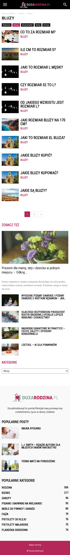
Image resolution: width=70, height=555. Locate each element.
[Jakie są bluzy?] (10, 195)
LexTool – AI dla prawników (39, 344)
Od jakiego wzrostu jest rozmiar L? (42, 104)
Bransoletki (27, 25)
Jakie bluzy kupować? (39, 173)
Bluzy (16, 25)
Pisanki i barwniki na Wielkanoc (22, 503)
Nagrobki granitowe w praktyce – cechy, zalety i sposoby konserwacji (43, 331)
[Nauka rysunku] (10, 433)
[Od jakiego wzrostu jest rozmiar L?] (10, 107)
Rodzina (7, 487)
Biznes (6, 492)
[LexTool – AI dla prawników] (10, 349)
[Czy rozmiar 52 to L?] (10, 89)
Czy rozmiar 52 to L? (38, 85)
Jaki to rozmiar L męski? (41, 67)
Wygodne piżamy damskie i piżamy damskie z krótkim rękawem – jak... (43, 297)
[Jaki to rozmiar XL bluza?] (10, 142)
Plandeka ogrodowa (15, 530)
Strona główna (8, 13)
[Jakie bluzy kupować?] (10, 177)
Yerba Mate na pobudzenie (38, 461)
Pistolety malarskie (15, 524)
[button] (65, 4)
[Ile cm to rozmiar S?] (10, 54)
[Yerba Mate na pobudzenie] (10, 466)
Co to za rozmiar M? (38, 32)
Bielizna (6, 25)
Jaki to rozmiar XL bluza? (42, 138)
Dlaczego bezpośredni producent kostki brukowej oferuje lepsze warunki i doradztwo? (43, 314)
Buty (38, 25)
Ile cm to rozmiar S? (38, 50)
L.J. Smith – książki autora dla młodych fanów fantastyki (40, 446)
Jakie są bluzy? (33, 190)
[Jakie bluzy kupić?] (10, 159)
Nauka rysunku (31, 428)
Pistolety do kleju (14, 519)
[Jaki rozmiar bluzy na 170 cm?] (10, 124)
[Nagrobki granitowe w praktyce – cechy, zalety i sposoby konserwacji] (10, 333)
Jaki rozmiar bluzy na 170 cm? (42, 122)
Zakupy (6, 498)
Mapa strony (35, 544)
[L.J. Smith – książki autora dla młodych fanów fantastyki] (10, 449)
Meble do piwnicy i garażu (18, 508)
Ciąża (5, 514)
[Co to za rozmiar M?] (10, 36)
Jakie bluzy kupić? (36, 155)
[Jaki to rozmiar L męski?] (10, 71)
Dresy (46, 25)
